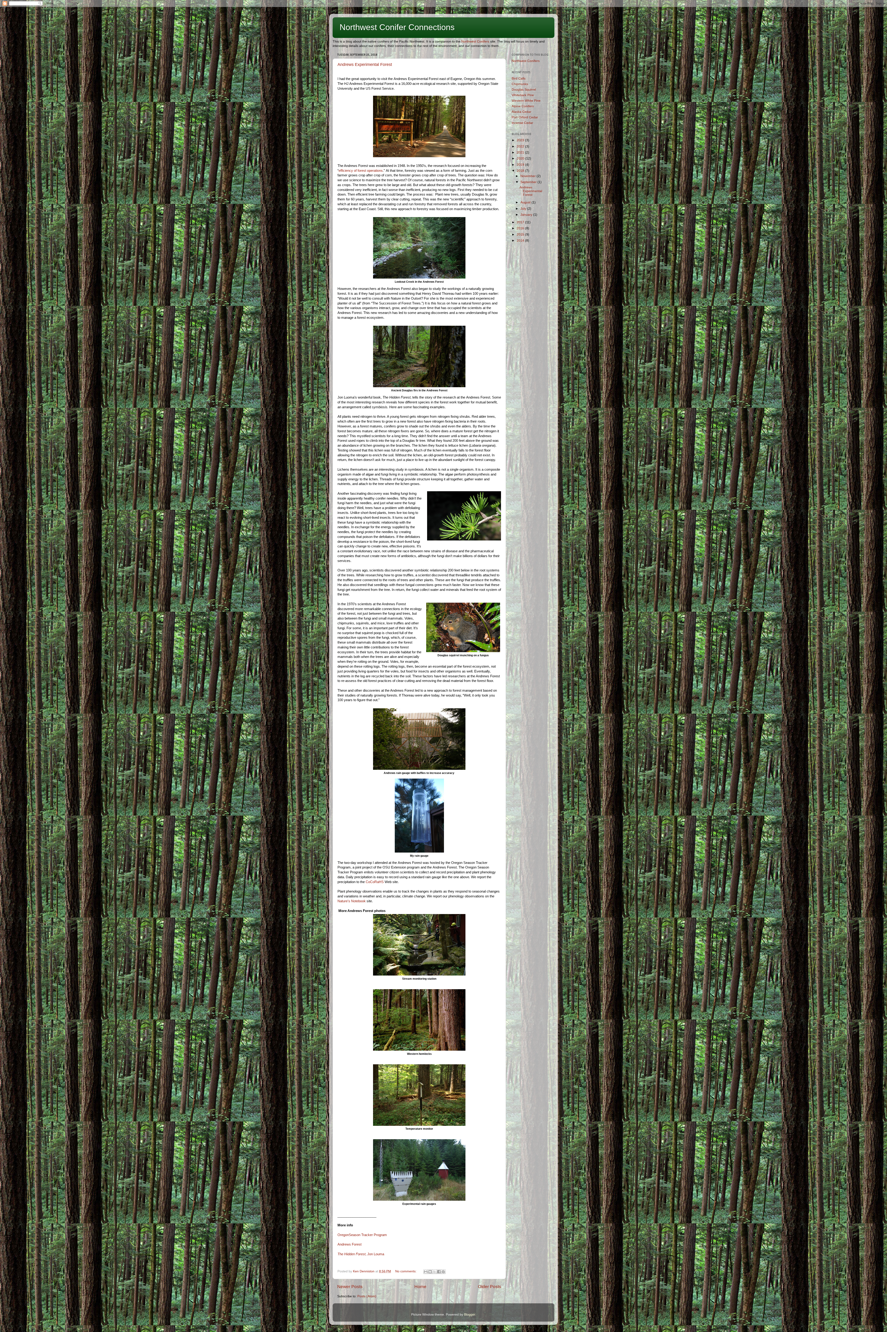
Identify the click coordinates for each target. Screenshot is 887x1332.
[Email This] (425, 1271)
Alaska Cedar (521, 112)
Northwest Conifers (475, 41)
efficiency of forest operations (361, 170)
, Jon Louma (360, 1254)
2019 (521, 164)
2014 (521, 240)
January (526, 214)
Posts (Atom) (366, 1296)
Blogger (469, 1314)
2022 (521, 146)
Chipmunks (520, 84)
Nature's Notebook (351, 901)
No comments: (406, 1271)
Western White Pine (526, 100)
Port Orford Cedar (525, 117)
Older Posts (489, 1286)
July (523, 208)
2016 (521, 228)
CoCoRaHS (375, 882)
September (529, 182)
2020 (521, 158)
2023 (521, 140)
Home (420, 1286)
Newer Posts (350, 1286)
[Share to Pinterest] (443, 1271)
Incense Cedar (522, 123)
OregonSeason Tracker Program (362, 1235)
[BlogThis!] (430, 1271)
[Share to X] (434, 1271)
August (526, 202)
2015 (521, 234)
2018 (521, 170)
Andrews (349, 1244)
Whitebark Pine (523, 95)
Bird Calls (519, 78)
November (528, 176)
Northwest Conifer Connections (397, 27)
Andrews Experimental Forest (364, 64)
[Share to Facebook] (439, 1271)
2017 (521, 222)
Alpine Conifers (523, 106)
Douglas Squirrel (524, 89)
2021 (521, 152)
